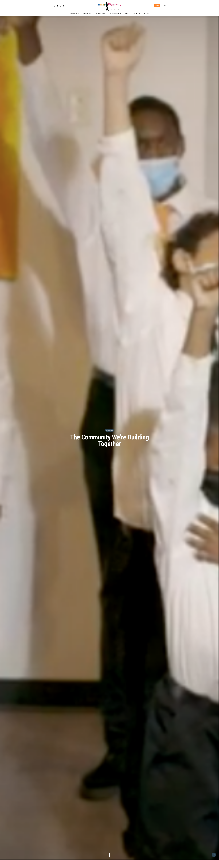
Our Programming (114, 13)
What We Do (86, 13)
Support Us (135, 13)
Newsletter (109, 430)
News (126, 13)
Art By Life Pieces (100, 13)
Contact (146, 13)
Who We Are (73, 13)
